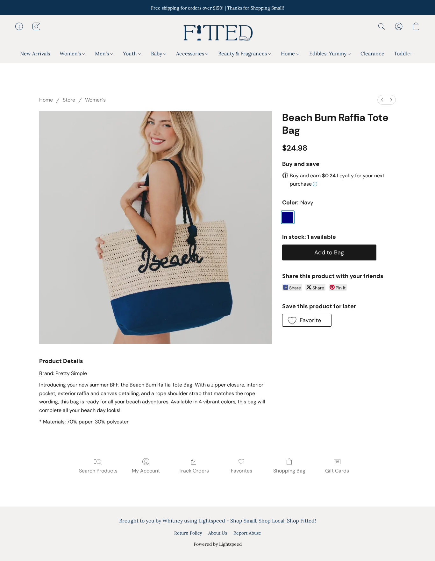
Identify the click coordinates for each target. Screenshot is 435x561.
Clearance (372, 53)
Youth (130, 53)
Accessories (190, 53)
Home (288, 53)
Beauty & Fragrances (243, 53)
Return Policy (188, 533)
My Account (146, 470)
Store (69, 99)
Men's (102, 53)
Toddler (404, 53)
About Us (217, 533)
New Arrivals (35, 53)
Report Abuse (247, 533)
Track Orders (194, 470)
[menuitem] (382, 99)
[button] (217, 33)
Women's (71, 53)
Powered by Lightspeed (218, 544)
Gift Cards (337, 470)
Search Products (98, 470)
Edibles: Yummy (328, 53)
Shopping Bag (289, 470)
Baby (157, 53)
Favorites (241, 470)
